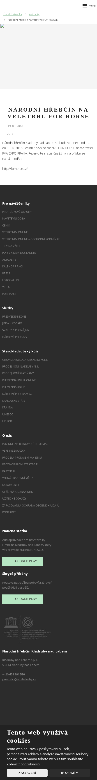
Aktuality (9, 260)
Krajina (7, 407)
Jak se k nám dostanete (19, 253)
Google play (26, 561)
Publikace (9, 294)
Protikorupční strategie (20, 464)
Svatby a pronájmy (15, 330)
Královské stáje (13, 401)
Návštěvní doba (13, 218)
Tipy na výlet (11, 246)
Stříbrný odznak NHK (17, 492)
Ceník (6, 225)
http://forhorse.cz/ (15, 168)
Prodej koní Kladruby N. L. (20, 366)
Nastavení (27, 772)
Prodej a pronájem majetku (22, 457)
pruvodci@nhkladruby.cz (19, 679)
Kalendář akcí (12, 266)
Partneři (8, 471)
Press (6, 273)
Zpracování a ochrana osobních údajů (30, 505)
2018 (10, 134)
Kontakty (9, 512)
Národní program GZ (17, 394)
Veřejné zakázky (13, 451)
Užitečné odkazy (14, 498)
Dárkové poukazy (14, 337)
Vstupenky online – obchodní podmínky (31, 239)
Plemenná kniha (13, 387)
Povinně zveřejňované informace (26, 444)
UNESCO (7, 414)
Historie (8, 421)
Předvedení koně (14, 316)
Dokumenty (10, 485)
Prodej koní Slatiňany (18, 373)
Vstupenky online (15, 232)
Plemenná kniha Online (19, 380)
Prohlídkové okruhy (17, 212)
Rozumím (70, 773)
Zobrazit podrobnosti (23, 764)
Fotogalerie (11, 280)
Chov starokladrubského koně (25, 360)
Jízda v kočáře (12, 323)
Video (6, 287)
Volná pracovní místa (18, 478)
